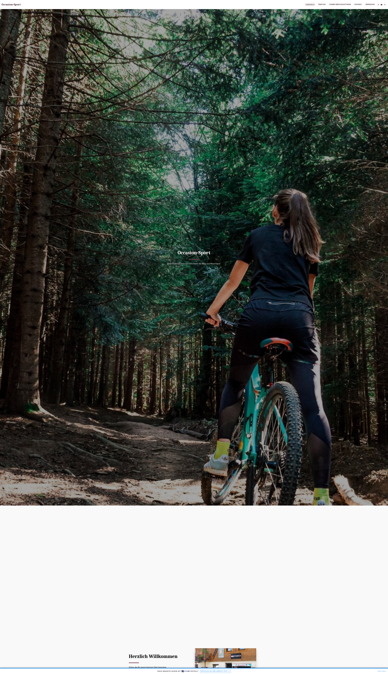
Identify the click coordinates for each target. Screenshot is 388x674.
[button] (378, 4)
